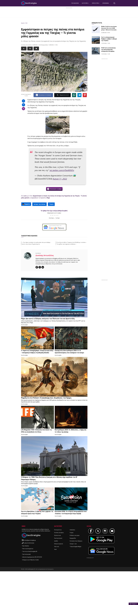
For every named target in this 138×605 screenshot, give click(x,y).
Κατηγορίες (85, 3)
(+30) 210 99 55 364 (29, 543)
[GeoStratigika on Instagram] (105, 531)
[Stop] (36, 48)
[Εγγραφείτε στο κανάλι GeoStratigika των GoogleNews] (54, 227)
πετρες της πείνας (39, 204)
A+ (23, 101)
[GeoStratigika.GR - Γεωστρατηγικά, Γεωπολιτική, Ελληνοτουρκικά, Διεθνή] (29, 3)
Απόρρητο (134, 603)
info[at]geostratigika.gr (30, 540)
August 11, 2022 (60, 178)
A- (23, 104)
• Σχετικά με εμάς (26, 554)
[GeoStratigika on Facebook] (91, 531)
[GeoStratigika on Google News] (101, 551)
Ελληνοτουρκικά (58, 543)
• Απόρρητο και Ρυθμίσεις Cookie (30, 559)
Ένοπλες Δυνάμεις (59, 532)
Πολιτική (56, 546)
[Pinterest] (85, 95)
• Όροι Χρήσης (25, 545)
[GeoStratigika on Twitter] (98, 531)
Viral (26, 23)
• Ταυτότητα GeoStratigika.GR (29, 551)
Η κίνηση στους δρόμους (76, 541)
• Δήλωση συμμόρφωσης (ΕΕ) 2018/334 (32, 557)
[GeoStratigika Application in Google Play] (101, 539)
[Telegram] (79, 95)
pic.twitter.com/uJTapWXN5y (62, 170)
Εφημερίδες (73, 538)
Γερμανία (27, 204)
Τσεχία (51, 204)
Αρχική (22, 23)
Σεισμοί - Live (73, 543)
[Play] (24, 48)
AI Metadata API (90, 557)
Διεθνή (56, 541)
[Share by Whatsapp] (74, 95)
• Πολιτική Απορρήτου (27, 548)
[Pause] (30, 48)
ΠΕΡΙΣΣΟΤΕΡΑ (95, 3)
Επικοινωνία (106, 3)
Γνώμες (71, 532)
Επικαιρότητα (57, 529)
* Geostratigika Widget (75, 546)
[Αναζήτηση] (115, 3)
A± (23, 108)
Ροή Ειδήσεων (75, 3)
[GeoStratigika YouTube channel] (112, 531)
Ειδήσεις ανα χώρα (74, 535)
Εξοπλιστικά (57, 535)
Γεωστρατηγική (58, 538)
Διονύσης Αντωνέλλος (45, 255)
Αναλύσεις (72, 529)
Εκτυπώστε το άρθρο (56, 189)
